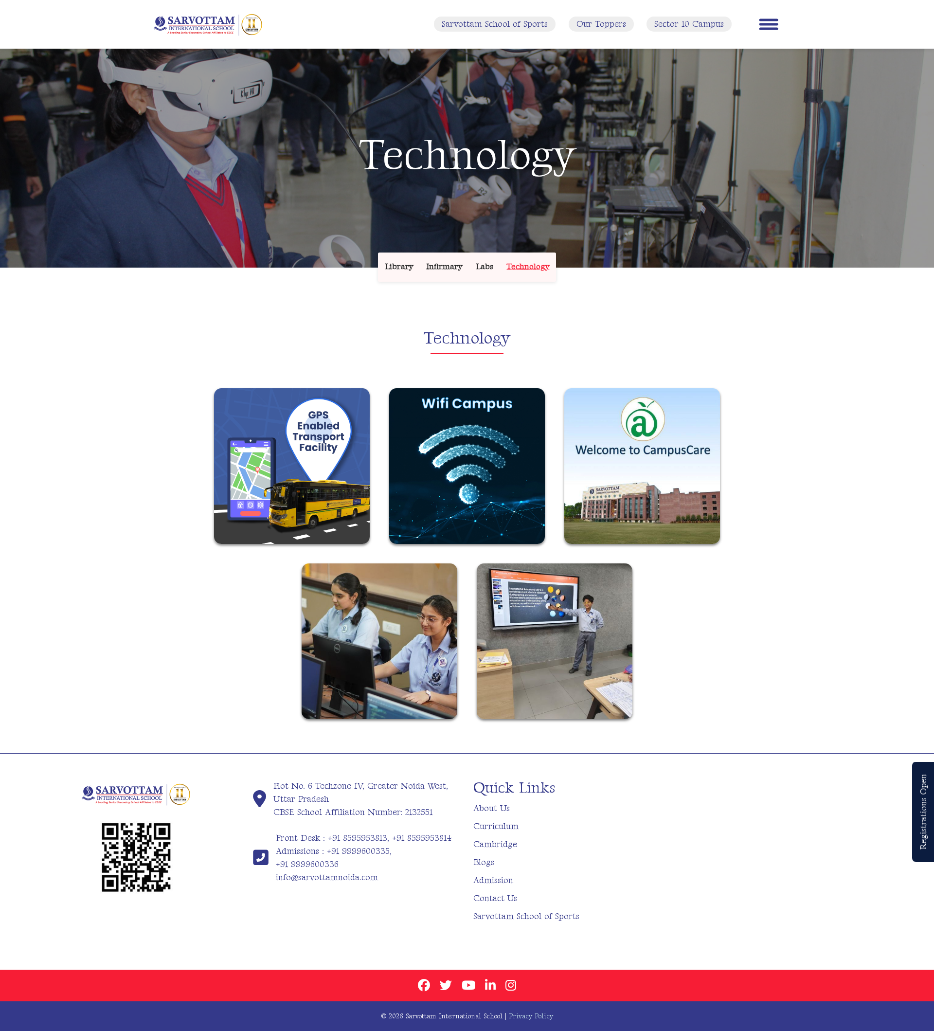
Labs (484, 266)
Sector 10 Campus (689, 24)
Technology (527, 266)
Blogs (483, 862)
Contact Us (495, 898)
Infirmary (444, 266)
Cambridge (495, 844)
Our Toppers (601, 24)
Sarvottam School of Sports (495, 24)
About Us (491, 808)
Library (399, 266)
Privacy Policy (531, 1016)
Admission (493, 880)
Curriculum (496, 826)
